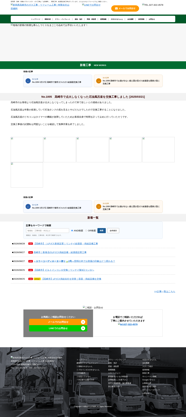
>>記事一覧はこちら (164, 291)
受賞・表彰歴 (91, 19)
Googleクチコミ (148, 380)
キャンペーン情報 (149, 376)
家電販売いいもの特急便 (118, 376)
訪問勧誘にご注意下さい (118, 380)
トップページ (35, 19)
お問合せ (152, 19)
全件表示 (113, 231)
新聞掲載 (103, 19)
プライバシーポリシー (151, 390)
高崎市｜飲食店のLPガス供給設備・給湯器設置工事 (58, 252)
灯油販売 (81, 373)
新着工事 (145, 373)
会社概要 (130, 19)
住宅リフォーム (84, 376)
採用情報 (141, 19)
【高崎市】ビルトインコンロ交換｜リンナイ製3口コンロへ (61, 270)
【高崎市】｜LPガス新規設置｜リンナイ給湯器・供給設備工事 (63, 243)
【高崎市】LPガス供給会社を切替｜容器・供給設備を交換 (65, 279)
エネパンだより (114, 373)
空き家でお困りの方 (86, 380)
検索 (101, 230)
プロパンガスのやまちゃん (89, 370)
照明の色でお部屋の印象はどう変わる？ (72, 261)
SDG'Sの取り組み (149, 386)
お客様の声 (146, 383)
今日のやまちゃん (117, 19)
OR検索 (91, 230)
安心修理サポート (115, 386)
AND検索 (78, 230)
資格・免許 (78, 19)
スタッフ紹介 (147, 366)
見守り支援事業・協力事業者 (119, 383)
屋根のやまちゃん (85, 366)
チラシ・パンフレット (62, 19)
